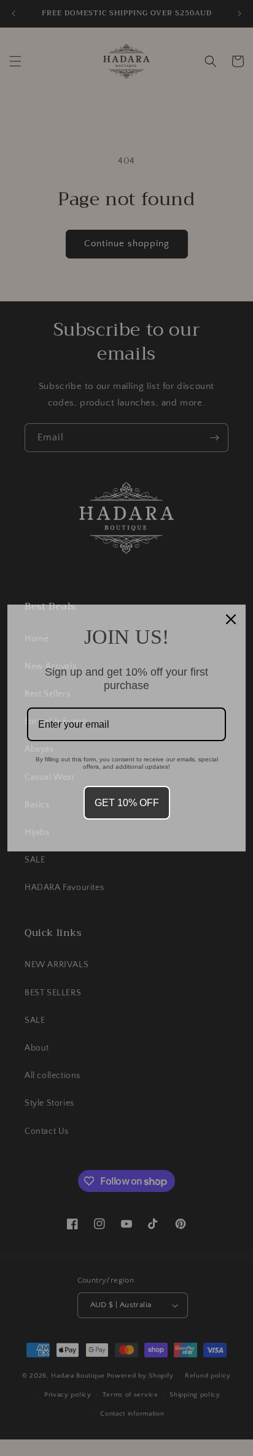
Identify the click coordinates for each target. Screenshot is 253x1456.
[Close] (231, 619)
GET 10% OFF (127, 803)
